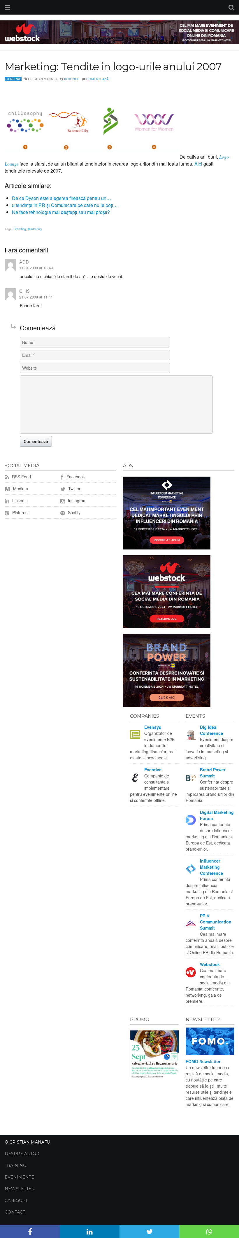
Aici (198, 163)
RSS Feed (21, 477)
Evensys (152, 727)
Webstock (210, 964)
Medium (20, 488)
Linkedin (19, 500)
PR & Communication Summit (215, 922)
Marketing (35, 228)
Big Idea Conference (211, 730)
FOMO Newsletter (203, 1061)
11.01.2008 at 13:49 (36, 268)
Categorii (17, 1200)
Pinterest (20, 512)
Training (15, 1165)
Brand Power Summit (212, 773)
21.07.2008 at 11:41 (36, 297)
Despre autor (22, 1153)
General (13, 79)
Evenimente (19, 1177)
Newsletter (20, 1188)
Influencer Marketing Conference (211, 867)
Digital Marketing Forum (217, 815)
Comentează (97, 79)
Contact (15, 1212)
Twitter (73, 488)
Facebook (75, 477)
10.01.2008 (71, 79)
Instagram (77, 500)
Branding (19, 228)
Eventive (152, 769)
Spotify (73, 512)
